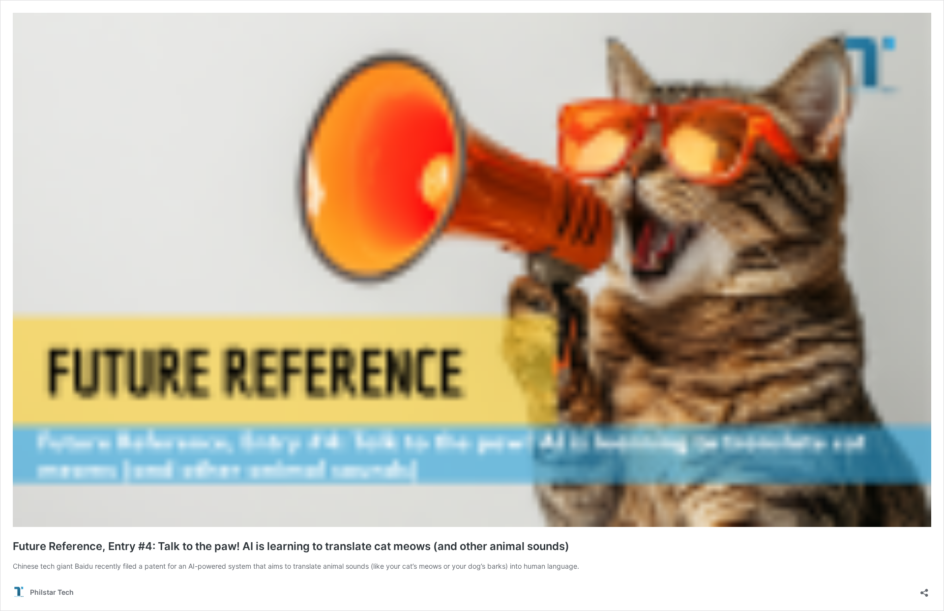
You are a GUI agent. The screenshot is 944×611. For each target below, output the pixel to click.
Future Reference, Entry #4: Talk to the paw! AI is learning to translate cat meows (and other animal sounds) (291, 546)
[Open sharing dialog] (924, 589)
